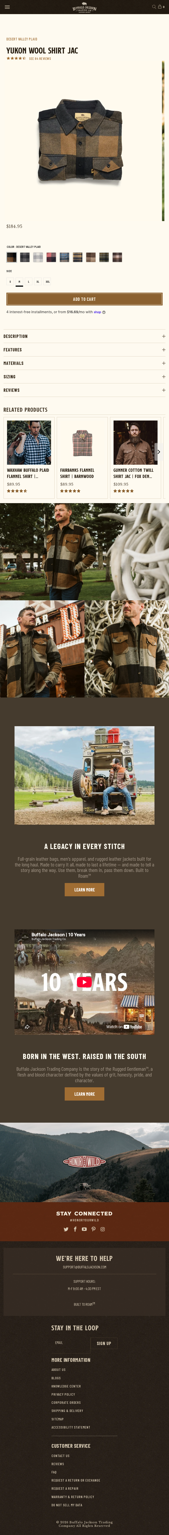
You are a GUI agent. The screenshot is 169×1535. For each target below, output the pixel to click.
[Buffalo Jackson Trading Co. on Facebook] (75, 1229)
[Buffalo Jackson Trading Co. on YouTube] (84, 1229)
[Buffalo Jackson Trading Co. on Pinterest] (93, 1229)
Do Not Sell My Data (66, 1505)
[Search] (154, 7)
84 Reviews (43, 58)
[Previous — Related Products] (10, 457)
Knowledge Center (66, 1386)
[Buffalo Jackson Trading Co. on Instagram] (103, 1229)
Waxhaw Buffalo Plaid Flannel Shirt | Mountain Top (28, 473)
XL (38, 281)
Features (13, 349)
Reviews (12, 390)
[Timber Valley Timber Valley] (117, 257)
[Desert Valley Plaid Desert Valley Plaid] (11, 257)
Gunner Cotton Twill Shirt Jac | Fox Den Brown (134, 473)
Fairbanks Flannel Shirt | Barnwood (77, 473)
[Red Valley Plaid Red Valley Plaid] (51, 257)
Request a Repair (65, 1488)
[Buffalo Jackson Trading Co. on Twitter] (66, 1229)
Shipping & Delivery (67, 1410)
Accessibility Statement (70, 1427)
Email (59, 1342)
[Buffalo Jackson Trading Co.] (84, 7)
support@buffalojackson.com (84, 1267)
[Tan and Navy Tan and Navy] (77, 257)
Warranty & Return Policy (72, 1497)
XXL (48, 281)
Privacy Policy (63, 1394)
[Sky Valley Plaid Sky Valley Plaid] (64, 257)
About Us (58, 1369)
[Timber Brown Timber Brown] (91, 257)
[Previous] (13, 141)
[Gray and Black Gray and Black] (25, 257)
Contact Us (60, 1456)
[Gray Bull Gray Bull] (38, 257)
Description (16, 336)
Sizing (10, 376)
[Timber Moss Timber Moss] (104, 257)
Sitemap (57, 1419)
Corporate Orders (66, 1402)
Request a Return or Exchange (75, 1480)
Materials (14, 363)
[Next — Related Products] (158, 452)
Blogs (56, 1378)
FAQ (54, 1472)
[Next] (156, 141)
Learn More (84, 889)
